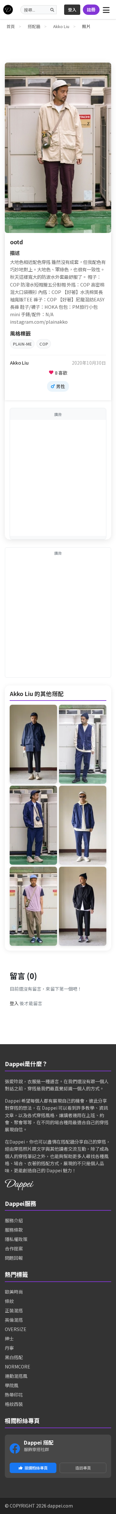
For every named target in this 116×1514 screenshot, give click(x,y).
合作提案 (14, 1248)
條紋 (9, 1301)
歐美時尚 (14, 1291)
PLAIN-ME (22, 344)
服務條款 (14, 1229)
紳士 (9, 1338)
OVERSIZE (15, 1329)
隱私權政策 (16, 1239)
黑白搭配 (14, 1357)
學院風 (11, 1385)
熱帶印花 (14, 1394)
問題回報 (14, 1258)
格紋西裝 (14, 1404)
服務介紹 (14, 1220)
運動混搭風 (16, 1376)
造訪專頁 (83, 1467)
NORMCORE (17, 1366)
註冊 (91, 9)
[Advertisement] (58, 478)
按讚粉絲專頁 (36, 1467)
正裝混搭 (14, 1310)
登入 (72, 9)
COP (43, 344)
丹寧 (9, 1348)
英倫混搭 (14, 1320)
